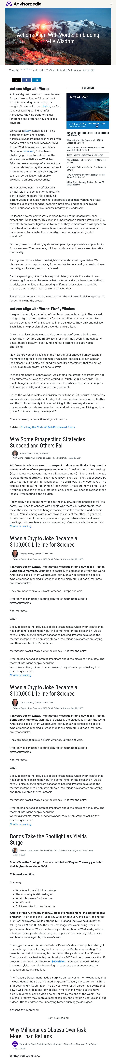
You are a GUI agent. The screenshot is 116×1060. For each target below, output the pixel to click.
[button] (16, 80)
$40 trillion (58, 961)
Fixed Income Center (29, 850)
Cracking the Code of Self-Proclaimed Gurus (48, 427)
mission (45, 106)
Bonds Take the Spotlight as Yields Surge (74, 850)
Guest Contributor (39, 1044)
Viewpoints (14, 70)
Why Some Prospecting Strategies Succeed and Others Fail (40, 458)
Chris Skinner (48, 553)
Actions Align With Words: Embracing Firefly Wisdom (57, 70)
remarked (28, 151)
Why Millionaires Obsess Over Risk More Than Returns (73, 1044)
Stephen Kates (46, 850)
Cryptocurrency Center (30, 553)
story (27, 130)
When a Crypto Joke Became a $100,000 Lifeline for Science (41, 559)
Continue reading (20, 526)
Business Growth (27, 453)
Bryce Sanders (43, 453)
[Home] (23, 3)
